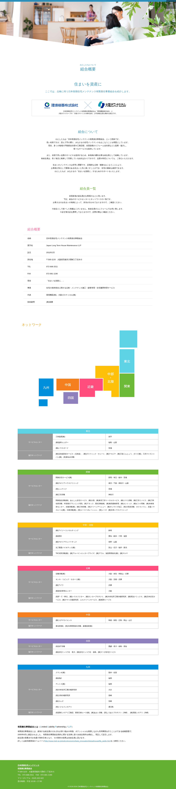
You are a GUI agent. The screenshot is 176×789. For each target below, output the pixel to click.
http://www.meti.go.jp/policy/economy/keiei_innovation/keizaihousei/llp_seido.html (78, 741)
